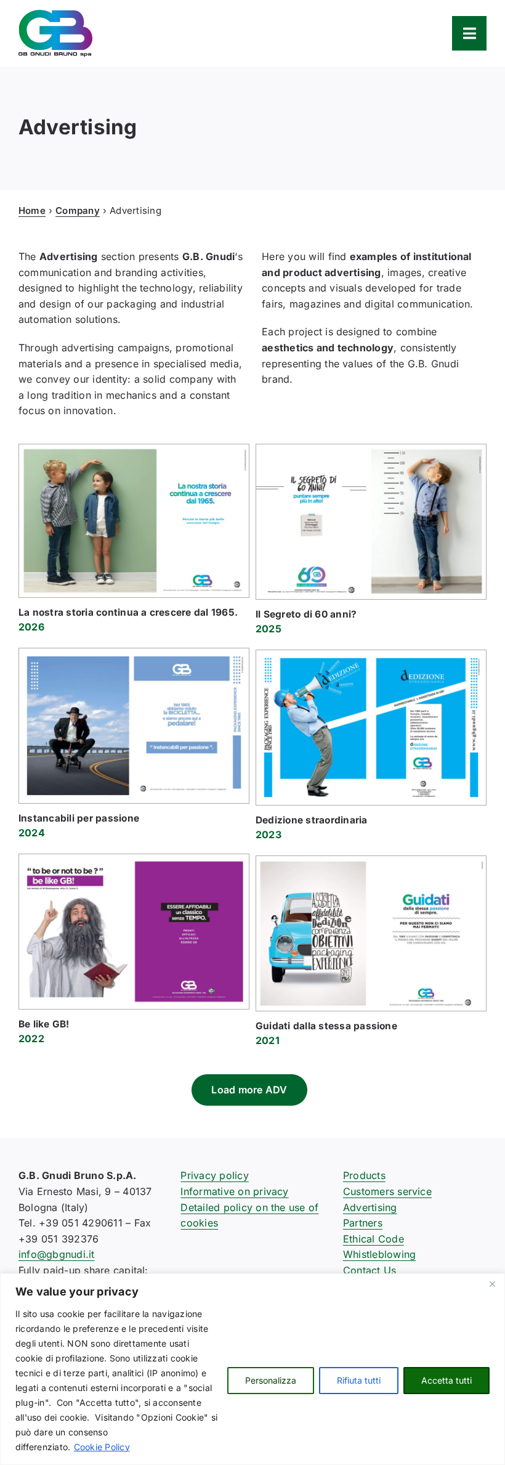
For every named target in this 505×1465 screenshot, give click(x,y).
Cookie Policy (102, 1447)
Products (364, 1175)
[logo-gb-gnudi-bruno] (55, 15)
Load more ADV (249, 1089)
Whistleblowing (379, 1254)
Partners (362, 1223)
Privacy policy (214, 1175)
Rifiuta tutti (359, 1380)
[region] (252, 1369)
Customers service (387, 1191)
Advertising (370, 1207)
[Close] (492, 1283)
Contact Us (369, 1270)
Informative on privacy (234, 1191)
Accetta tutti (446, 1380)
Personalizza (270, 1380)
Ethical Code (373, 1239)
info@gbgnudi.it (56, 1254)
